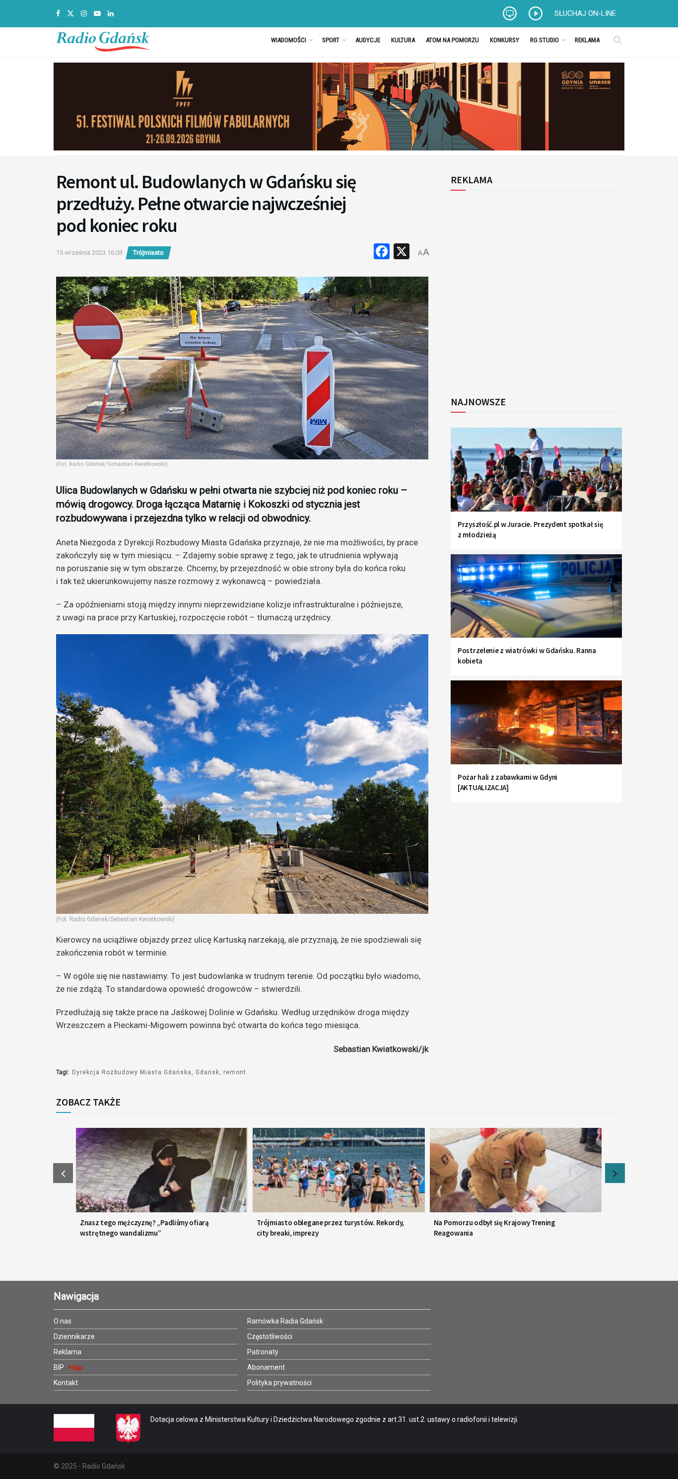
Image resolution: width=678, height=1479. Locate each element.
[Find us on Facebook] (58, 13)
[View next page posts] (615, 1173)
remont (234, 1072)
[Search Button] (617, 39)
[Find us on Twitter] (70, 13)
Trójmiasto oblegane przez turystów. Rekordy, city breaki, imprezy (330, 1228)
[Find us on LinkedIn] (111, 13)
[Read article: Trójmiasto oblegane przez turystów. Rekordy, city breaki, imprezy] (338, 1176)
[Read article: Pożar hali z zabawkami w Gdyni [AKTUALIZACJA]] (536, 728)
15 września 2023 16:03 (89, 252)
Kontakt (66, 1383)
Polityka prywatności (279, 1383)
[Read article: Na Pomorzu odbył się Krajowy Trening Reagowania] (516, 1176)
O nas (62, 1321)
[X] (401, 252)
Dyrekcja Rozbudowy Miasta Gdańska (132, 1072)
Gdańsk (207, 1072)
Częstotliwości (269, 1336)
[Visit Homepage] (102, 40)
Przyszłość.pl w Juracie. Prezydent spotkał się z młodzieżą (530, 529)
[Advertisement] (532, 288)
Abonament (266, 1367)
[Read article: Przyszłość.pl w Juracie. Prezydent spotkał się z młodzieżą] (536, 475)
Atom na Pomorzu (452, 40)
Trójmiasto (148, 252)
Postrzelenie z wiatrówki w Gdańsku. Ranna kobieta (527, 656)
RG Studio (544, 40)
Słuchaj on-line (585, 13)
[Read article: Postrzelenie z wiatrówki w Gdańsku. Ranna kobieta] (536, 602)
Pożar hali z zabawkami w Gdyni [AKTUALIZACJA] (507, 782)
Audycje (367, 40)
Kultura (403, 40)
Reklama (587, 40)
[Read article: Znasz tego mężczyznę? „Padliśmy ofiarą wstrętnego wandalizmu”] (162, 1176)
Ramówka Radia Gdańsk (285, 1321)
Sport (330, 40)
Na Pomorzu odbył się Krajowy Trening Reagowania (494, 1228)
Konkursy (504, 40)
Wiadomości (288, 40)
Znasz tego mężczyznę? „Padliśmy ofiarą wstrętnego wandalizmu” (144, 1228)
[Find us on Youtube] (97, 13)
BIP (60, 1367)
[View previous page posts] (63, 1173)
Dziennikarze (74, 1336)
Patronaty (262, 1352)
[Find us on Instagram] (84, 13)
